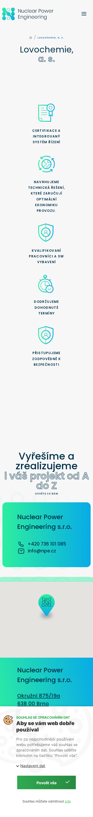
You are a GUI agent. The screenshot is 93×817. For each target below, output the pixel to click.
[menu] (84, 13)
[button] (46, 609)
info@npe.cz (42, 551)
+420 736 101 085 (47, 544)
